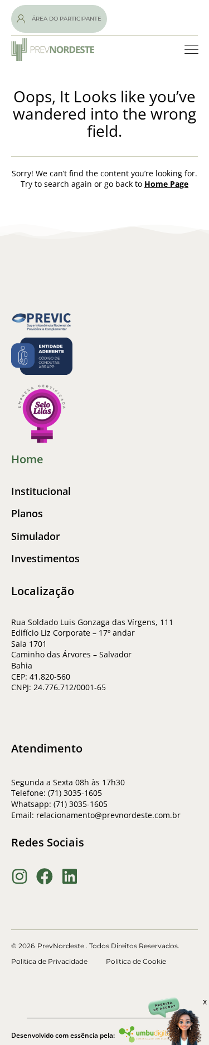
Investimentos (45, 558)
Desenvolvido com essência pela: (63, 1035)
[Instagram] (19, 876)
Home (27, 459)
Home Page (166, 184)
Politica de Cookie (136, 961)
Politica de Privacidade (49, 961)
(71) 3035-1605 (81, 804)
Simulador (35, 536)
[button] (191, 50)
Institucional (41, 491)
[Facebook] (44, 876)
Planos (27, 513)
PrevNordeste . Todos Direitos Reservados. (108, 946)
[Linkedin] (69, 876)
